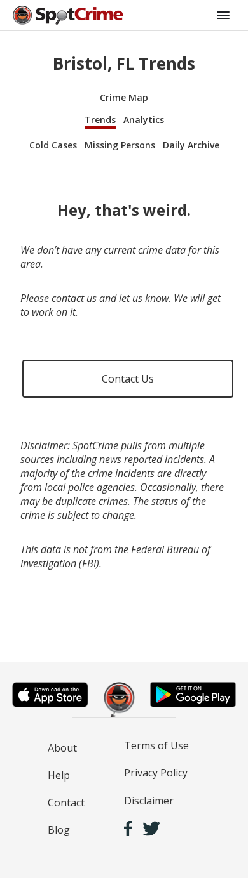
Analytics (143, 120)
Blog (59, 830)
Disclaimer (149, 801)
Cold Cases (53, 145)
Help (59, 775)
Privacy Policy (156, 773)
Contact (66, 802)
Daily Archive (191, 145)
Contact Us (128, 379)
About (62, 748)
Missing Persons (120, 145)
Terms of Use (156, 745)
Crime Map (124, 97)
